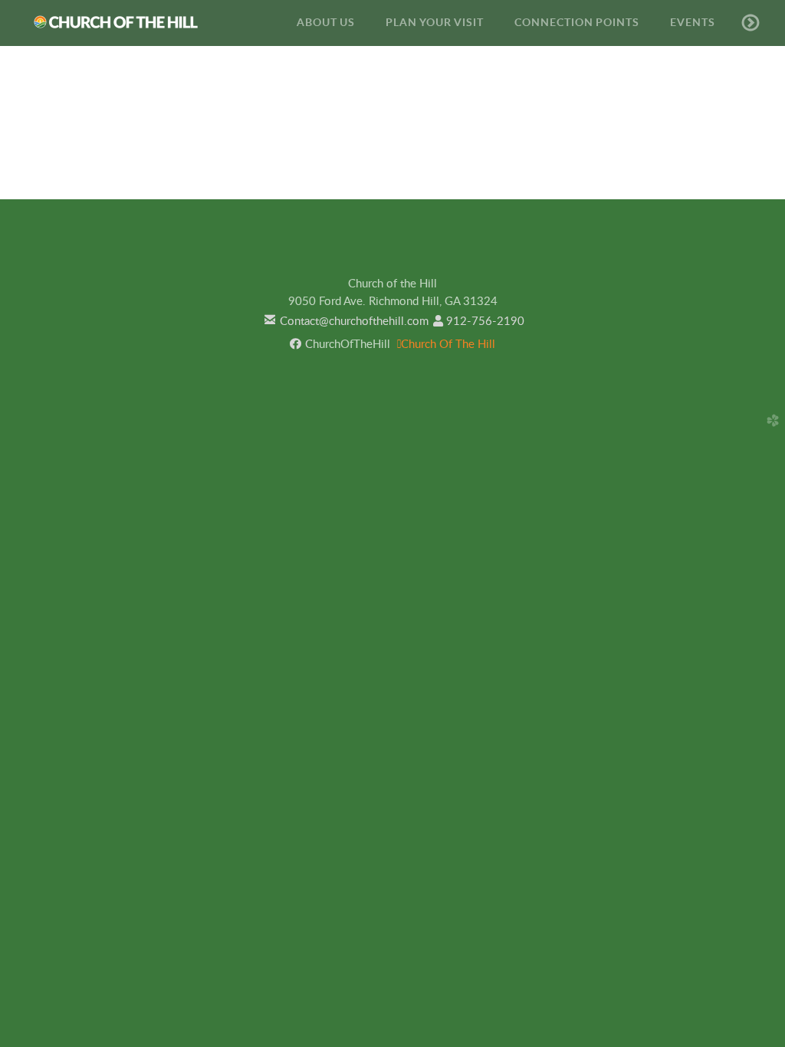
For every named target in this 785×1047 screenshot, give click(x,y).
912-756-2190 (478, 321)
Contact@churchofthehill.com (345, 321)
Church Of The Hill (446, 344)
